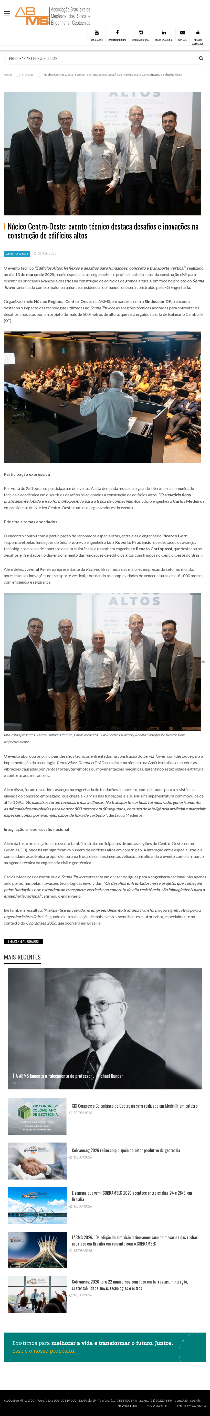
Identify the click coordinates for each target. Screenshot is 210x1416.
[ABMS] (53, 16)
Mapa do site (157, 1406)
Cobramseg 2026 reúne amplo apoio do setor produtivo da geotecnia (126, 1150)
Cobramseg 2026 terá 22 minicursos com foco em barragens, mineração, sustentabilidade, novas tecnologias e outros (130, 1285)
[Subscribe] (201, 58)
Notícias (28, 75)
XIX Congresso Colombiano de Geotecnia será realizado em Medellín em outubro (134, 1106)
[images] (105, 1028)
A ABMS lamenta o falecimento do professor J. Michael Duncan (69, 1076)
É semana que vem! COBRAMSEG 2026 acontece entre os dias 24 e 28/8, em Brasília (132, 1196)
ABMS (8, 75)
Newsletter (127, 1406)
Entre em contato (191, 1406)
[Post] (102, 153)
